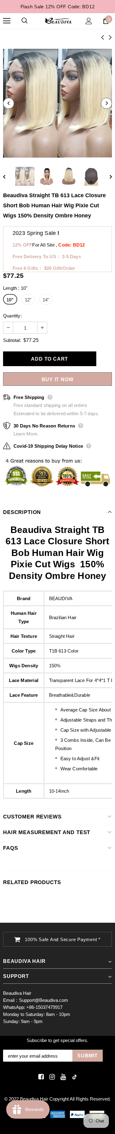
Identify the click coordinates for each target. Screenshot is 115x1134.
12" (28, 299)
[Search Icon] (30, 21)
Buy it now (58, 379)
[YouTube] (62, 1077)
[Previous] (8, 103)
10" (10, 299)
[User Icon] (89, 21)
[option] (57, 103)
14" (46, 299)
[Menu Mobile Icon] (6, 21)
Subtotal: (12, 340)
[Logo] (58, 21)
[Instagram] (51, 1077)
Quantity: (12, 315)
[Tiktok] (73, 1077)
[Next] (106, 103)
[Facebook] (40, 1077)
